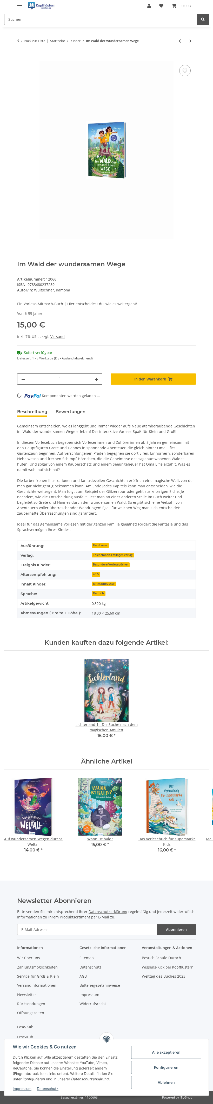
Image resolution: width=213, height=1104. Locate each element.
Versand (57, 336)
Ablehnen (166, 1082)
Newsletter (26, 994)
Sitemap (86, 957)
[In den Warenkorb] (21, 58)
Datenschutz (47, 1088)
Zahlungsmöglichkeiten (37, 967)
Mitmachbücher (104, 583)
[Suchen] (203, 19)
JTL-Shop (186, 1097)
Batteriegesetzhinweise (99, 985)
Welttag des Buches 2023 (163, 976)
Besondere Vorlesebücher (110, 564)
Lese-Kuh (25, 1036)
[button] (149, 6)
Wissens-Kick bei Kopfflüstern (168, 967)
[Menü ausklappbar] (19, 3)
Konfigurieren (166, 1067)
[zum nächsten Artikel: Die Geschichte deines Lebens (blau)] (190, 40)
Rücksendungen (31, 1003)
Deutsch (98, 593)
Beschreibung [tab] (32, 411)
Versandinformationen (36, 985)
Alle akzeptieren (166, 1052)
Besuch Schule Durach (161, 957)
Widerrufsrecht (92, 1003)
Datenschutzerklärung (108, 911)
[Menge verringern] (23, 379)
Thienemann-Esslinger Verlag (112, 555)
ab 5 (96, 574)
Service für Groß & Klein (38, 976)
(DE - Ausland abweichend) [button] (73, 358)
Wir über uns (28, 957)
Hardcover (100, 545)
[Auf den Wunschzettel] (185, 70)
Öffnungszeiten (30, 1012)
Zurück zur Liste (33, 40)
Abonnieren (176, 929)
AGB (83, 976)
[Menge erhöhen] (96, 379)
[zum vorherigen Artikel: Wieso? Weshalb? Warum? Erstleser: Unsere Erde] (180, 40)
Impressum (22, 1088)
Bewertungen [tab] (70, 411)
